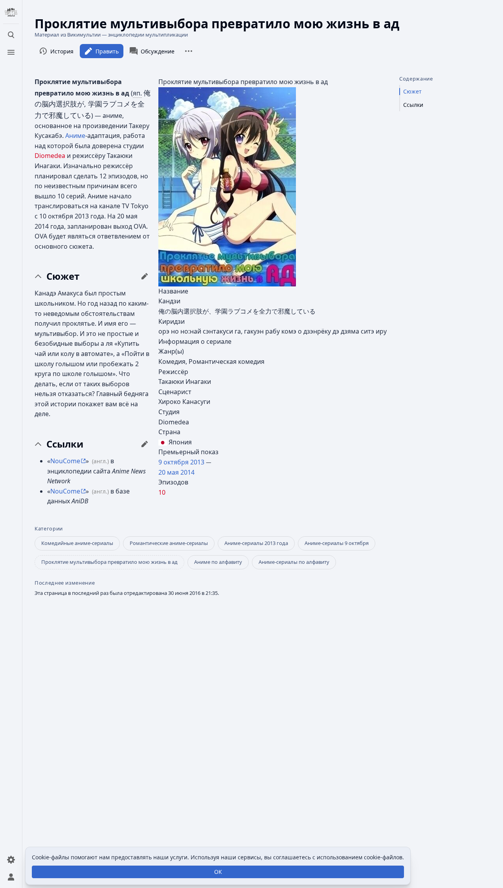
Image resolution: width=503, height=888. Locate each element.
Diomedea (50, 155)
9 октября (173, 462)
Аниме (75, 135)
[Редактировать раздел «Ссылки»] (145, 444)
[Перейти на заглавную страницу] (11, 12)
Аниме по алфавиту (218, 561)
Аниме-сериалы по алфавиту (294, 561)
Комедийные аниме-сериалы (77, 543)
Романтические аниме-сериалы (169, 543)
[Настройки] (11, 860)
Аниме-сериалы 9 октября (337, 543)
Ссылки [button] (64, 444)
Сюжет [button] (62, 276)
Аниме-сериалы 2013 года (256, 543)
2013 (197, 462)
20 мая (168, 472)
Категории (49, 528)
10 (161, 492)
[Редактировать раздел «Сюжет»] (145, 276)
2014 (187, 472)
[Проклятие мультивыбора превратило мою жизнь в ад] (227, 186)
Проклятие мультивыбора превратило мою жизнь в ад (109, 561)
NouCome (65, 461)
